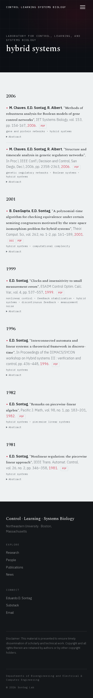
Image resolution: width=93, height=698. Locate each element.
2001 (78, 234)
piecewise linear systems (51, 421)
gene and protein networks (25, 131)
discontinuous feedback (39, 302)
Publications (14, 567)
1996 (44, 364)
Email (10, 612)
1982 (10, 416)
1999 (49, 292)
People (11, 560)
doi (11, 240)
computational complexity (51, 246)
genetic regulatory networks (27, 172)
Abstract (15, 136)
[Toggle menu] (82, 7)
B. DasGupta (19, 211)
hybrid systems (61, 131)
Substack (12, 605)
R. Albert (54, 108)
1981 (53, 468)
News (10, 574)
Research (12, 552)
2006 (31, 125)
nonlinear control (19, 298)
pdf (43, 126)
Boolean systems (64, 172)
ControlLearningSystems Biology (36, 7)
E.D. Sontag (36, 108)
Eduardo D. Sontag (19, 598)
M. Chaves (17, 108)
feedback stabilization (54, 298)
